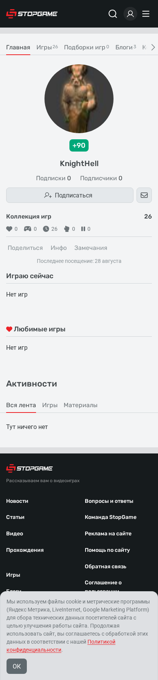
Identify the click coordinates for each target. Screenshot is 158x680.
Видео (14, 533)
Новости (17, 501)
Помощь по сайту (107, 550)
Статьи (15, 517)
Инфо (59, 247)
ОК (17, 666)
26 (54, 229)
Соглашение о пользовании (103, 587)
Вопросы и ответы (109, 501)
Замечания (90, 247)
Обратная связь (105, 566)
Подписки (53, 178)
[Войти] (130, 14)
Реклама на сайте (108, 533)
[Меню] (147, 13)
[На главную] (32, 13)
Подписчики (101, 178)
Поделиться (25, 247)
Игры (13, 575)
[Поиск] (113, 14)
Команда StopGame (111, 517)
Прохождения (25, 550)
